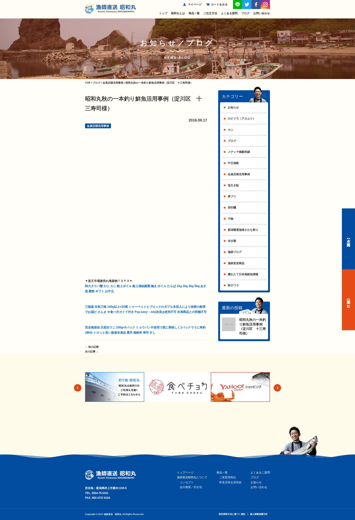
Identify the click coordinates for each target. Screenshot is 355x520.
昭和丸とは (178, 13)
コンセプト (187, 482)
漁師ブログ (235, 251)
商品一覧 (194, 13)
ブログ (245, 13)
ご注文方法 (210, 13)
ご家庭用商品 (227, 477)
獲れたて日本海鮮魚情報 (243, 274)
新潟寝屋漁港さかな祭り (243, 229)
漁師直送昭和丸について (192, 477)
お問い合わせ (261, 13)
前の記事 (92, 346)
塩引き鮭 (233, 185)
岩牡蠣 (232, 207)
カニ (230, 129)
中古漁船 (233, 162)
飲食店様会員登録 (230, 482)
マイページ (195, 4)
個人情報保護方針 (259, 514)
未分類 (232, 240)
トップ (163, 13)
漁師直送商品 (236, 263)
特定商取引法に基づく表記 (232, 514)
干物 (230, 218)
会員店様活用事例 (98, 125)
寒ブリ (232, 196)
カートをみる (219, 4)
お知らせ (233, 107)
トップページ (185, 472)
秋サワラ (233, 285)
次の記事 (92, 351)
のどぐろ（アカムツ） (242, 118)
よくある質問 (229, 13)
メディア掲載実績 (239, 151)
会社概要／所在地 (191, 487)
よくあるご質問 (260, 472)
